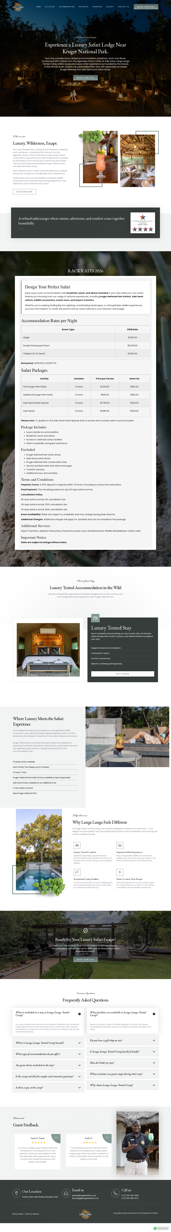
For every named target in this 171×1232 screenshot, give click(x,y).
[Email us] (66, 1193)
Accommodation (67, 7)
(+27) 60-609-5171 (130, 1198)
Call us (126, 1190)
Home (38, 7)
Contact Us (123, 7)
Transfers (97, 7)
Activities (50, 7)
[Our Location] (16, 1193)
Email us (78, 1190)
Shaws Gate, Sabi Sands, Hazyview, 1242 (40, 1197)
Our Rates (83, 7)
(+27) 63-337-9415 (130, 1195)
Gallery (110, 7)
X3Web (155, 1213)
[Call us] (115, 1193)
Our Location (32, 1191)
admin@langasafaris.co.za (84, 1195)
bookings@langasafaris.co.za (85, 1198)
